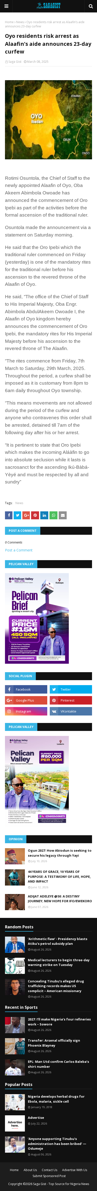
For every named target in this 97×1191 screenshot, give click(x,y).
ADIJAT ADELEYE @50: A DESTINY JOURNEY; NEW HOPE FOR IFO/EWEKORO (60, 898)
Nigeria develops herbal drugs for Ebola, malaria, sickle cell (56, 1099)
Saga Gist (14, 62)
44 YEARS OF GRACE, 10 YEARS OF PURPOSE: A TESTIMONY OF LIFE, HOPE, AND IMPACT (59, 876)
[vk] (71, 711)
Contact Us (49, 1170)
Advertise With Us (74, 1170)
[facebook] (26, 689)
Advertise (36, 1117)
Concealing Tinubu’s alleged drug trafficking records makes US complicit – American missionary (56, 986)
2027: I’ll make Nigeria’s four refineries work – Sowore (59, 1021)
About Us (30, 1170)
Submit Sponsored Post (49, 1176)
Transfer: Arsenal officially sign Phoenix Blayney (54, 1043)
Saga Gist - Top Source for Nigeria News (61, 1184)
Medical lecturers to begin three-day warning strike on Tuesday (59, 962)
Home (9, 22)
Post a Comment (19, 550)
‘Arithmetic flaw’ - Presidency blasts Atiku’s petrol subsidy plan (57, 941)
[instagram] (26, 711)
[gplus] (26, 700)
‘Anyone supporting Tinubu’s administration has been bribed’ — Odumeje (57, 1143)
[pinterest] (71, 700)
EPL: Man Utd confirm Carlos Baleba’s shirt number (58, 1064)
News (20, 22)
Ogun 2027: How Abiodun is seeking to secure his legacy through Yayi (60, 853)
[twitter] (71, 689)
